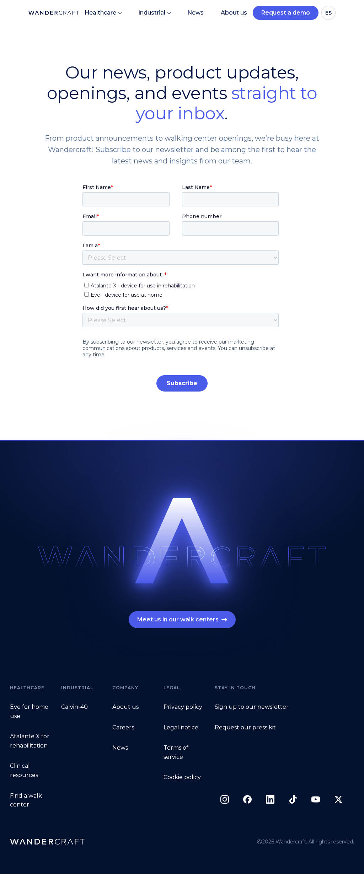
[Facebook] (247, 799)
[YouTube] (316, 799)
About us (234, 12)
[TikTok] (293, 799)
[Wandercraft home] (47, 842)
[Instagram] (225, 799)
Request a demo (285, 12)
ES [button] (328, 13)
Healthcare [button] (100, 12)
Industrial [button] (151, 12)
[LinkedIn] (270, 799)
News (195, 12)
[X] (338, 799)
